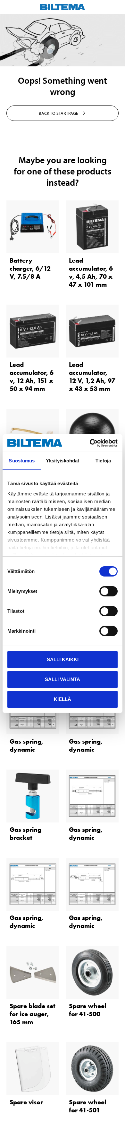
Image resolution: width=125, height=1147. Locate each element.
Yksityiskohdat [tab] (62, 460)
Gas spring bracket (25, 833)
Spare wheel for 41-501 (87, 1106)
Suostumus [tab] (22, 460)
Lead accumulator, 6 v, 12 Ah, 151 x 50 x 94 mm (32, 376)
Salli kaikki (63, 659)
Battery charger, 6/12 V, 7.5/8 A (30, 268)
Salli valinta (62, 679)
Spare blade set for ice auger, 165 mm (32, 1014)
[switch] (108, 591)
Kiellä (62, 699)
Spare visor (26, 1102)
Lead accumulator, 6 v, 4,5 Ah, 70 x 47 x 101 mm (91, 272)
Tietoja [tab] (103, 460)
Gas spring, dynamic (26, 745)
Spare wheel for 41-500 (87, 1010)
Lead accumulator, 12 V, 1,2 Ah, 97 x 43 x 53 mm (92, 376)
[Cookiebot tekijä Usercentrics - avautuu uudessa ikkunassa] (90, 443)
